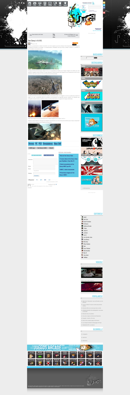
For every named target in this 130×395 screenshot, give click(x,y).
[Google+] (104, 10)
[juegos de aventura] (48, 354)
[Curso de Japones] (91, 175)
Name (29, 166)
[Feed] (104, 2)
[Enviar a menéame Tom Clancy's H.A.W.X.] (75, 43)
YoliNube (85, 257)
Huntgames (85, 334)
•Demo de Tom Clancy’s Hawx (66, 156)
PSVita (50, 5)
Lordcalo (86, 233)
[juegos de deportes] (81, 354)
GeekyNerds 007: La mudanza (89, 325)
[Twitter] (104, 5)
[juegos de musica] (81, 362)
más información (57, 386)
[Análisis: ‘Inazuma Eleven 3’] (91, 88)
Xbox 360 (57, 144)
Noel (85, 246)
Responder (30, 187)
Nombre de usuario (83, 6)
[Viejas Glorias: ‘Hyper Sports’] (91, 100)
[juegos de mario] (48, 362)
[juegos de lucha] (65, 362)
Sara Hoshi (86, 255)
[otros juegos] (90, 362)
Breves (31, 144)
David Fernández (87, 222)
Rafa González (87, 251)
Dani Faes (86, 219)
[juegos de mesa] (56, 362)
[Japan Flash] (91, 156)
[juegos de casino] (56, 354)
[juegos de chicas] (40, 362)
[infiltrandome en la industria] (91, 146)
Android (65, 5)
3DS (45, 5)
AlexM (85, 217)
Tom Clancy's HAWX (42, 148)
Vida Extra (85, 337)
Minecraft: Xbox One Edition (88, 313)
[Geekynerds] (91, 184)
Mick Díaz (86, 242)
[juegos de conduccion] (73, 354)
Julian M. (86, 230)
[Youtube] (104, 12)
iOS (60, 5)
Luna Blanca (86, 239)
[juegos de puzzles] (98, 362)
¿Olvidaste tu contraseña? (92, 11)
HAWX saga (32, 148)
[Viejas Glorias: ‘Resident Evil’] (91, 76)
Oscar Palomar (87, 248)
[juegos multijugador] (73, 362)
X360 (29, 5)
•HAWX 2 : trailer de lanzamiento (67, 169)
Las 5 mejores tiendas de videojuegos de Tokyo (92, 322)
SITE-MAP (70, 367)
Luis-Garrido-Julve (88, 237)
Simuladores (48, 144)
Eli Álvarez (86, 224)
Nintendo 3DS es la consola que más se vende (92, 308)
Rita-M (85, 253)
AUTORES (74, 367)
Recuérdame (92, 10)
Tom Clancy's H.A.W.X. (35, 41)
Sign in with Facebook (49, 155)
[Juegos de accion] (31, 354)
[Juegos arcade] (40, 354)
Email (29, 168)
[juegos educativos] (98, 354)
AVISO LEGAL (61, 367)
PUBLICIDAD (66, 367)
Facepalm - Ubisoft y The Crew (89, 318)
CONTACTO (56, 367)
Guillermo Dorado (87, 226)
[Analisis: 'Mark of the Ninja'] (91, 112)
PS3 (35, 5)
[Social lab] (91, 165)
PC (55, 5)
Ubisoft (51, 148)
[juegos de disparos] (90, 354)
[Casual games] (65, 354)
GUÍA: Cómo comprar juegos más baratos (91, 320)
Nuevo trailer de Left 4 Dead (37, 34)
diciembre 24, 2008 (52, 184)
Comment (30, 159)
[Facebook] (104, 7)
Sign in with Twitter (36, 155)
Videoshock (85, 340)
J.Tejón (85, 228)
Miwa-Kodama (87, 244)
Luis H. (85, 235)
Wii (40, 5)
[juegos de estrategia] (31, 362)
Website (30, 173)
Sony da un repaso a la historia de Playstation (92, 316)
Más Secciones (87, 188)
